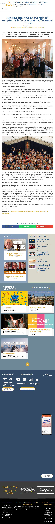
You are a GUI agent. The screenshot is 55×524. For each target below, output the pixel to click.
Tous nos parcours (12, 384)
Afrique (40, 2)
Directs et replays (5, 384)
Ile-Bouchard (33, 1)
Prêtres (27, 2)
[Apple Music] (36, 379)
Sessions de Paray (31, 4)
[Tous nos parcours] (10, 378)
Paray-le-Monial (25, 1)
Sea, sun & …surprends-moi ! (42, 260)
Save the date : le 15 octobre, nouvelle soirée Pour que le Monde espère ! (43, 267)
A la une (14, 27)
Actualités (16, 1)
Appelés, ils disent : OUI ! (15, 277)
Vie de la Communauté (38, 27)
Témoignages (40, 4)
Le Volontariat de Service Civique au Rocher (43, 254)
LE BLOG (9, 3)
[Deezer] (30, 379)
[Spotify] (24, 379)
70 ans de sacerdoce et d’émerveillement (15, 254)
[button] (2, 9)
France (46, 2)
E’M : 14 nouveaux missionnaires (43, 240)
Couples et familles (18, 2)
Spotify (25, 383)
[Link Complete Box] (14, 302)
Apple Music (37, 384)
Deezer (31, 383)
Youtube (19, 383)
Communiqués (22, 4)
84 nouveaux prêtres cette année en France (44, 246)
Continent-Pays (25, 27)
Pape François (33, 2)
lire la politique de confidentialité (28, 509)
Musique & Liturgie (18, 6)
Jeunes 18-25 (41, 1)
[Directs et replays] (5, 378)
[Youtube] (18, 379)
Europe (15, 4)
